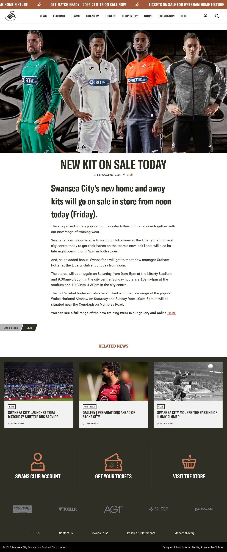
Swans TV (92, 16)
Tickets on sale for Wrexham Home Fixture (178, 4)
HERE (171, 312)
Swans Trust (100, 533)
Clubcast (219, 547)
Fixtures (59, 16)
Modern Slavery (185, 533)
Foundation (167, 16)
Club (184, 16)
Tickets (110, 16)
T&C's (36, 533)
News (43, 16)
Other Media (192, 547)
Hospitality (130, 16)
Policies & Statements (141, 533)
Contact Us (66, 533)
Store (148, 16)
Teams (75, 16)
